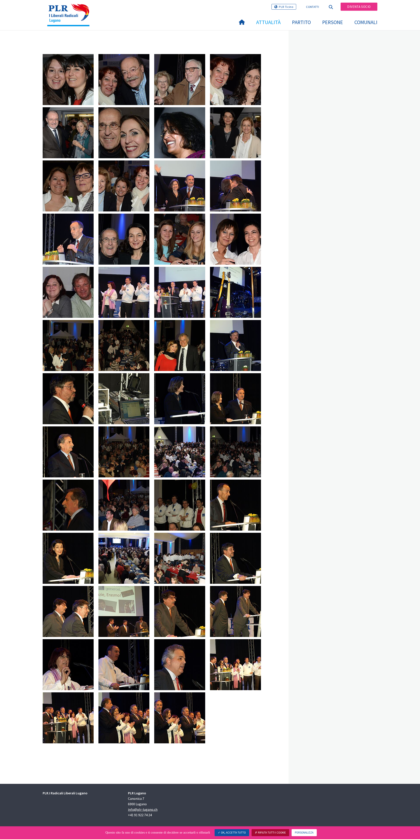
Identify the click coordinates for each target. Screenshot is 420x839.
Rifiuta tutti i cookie (271, 832)
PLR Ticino (286, 7)
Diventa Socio (359, 7)
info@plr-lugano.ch (143, 809)
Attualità (268, 22)
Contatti (312, 7)
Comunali (365, 22)
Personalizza (304, 832)
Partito (301, 22)
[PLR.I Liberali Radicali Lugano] (70, 9)
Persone (332, 22)
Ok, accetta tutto (233, 832)
